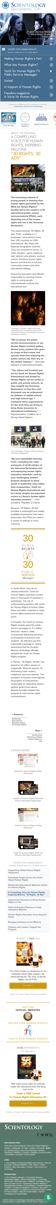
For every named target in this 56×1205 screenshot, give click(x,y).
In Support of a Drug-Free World (33, 1190)
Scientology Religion (11, 1179)
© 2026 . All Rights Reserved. (27, 1200)
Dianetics (21, 1177)
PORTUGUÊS (29, 1155)
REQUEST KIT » (28, 1103)
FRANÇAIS (16, 1148)
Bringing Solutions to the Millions (24, 922)
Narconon (43, 1188)
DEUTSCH (25, 1150)
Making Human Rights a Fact (23, 58)
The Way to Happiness (25, 125)
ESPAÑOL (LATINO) (21, 1152)
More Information (18, 1167)
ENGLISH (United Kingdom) (37, 1146)
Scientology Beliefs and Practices (30, 1163)
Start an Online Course (13, 1183)
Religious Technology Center (39, 1181)
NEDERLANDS (13, 1150)
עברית (25, 1148)
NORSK (41, 1150)
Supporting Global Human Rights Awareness (24, 871)
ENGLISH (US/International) (15, 1146)
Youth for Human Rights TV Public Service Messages (22, 73)
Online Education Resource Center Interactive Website (25, 908)
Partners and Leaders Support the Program (24, 928)
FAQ (30, 1165)
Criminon (34, 1188)
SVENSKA (8, 1152)
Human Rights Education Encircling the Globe (27, 915)
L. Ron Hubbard (10, 1163)
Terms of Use (32, 1202)
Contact (30, 1167)
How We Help (8, 126)
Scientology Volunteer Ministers (35, 1183)
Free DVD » (28, 985)
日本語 (32, 1148)
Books (36, 1165)
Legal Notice (43, 1202)
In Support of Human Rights (22, 87)
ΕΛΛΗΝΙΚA (9, 1155)
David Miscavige (20, 1181)
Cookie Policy (20, 1202)
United (8, 80)
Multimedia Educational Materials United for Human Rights (27, 886)
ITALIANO (19, 1155)
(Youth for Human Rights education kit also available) (28, 1112)
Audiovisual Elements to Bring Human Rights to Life (26, 901)
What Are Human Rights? (21, 65)
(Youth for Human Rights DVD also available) (28, 994)
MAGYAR (33, 1150)
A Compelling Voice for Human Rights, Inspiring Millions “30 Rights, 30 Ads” (26, 893)
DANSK (7, 1148)
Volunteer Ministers (20, 1165)
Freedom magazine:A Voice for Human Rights (21, 95)
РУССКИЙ (40, 1148)
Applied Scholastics (41, 124)
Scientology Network (34, 1177)
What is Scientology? (29, 1179)
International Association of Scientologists (19, 1185)
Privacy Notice (8, 1202)
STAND (8, 1188)
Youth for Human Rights (28, 1192)
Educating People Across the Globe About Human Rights (25, 878)
